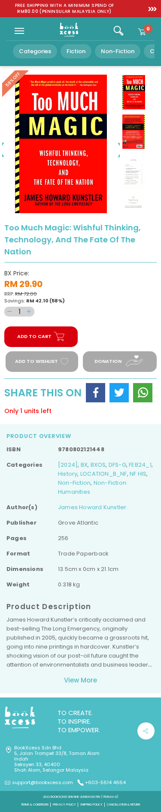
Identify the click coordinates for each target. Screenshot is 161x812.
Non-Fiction (117, 51)
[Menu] (19, 30)
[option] (64, 9)
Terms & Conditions (35, 804)
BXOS (98, 465)
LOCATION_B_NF (103, 474)
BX (84, 465)
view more (80, 680)
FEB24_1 (140, 465)
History (67, 474)
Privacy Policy (64, 804)
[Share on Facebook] (95, 392)
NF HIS (138, 474)
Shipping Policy (91, 804)
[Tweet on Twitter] (119, 392)
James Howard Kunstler (92, 507)
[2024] (68, 465)
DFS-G (117, 465)
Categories (35, 51)
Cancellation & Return (123, 804)
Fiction (76, 51)
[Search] (118, 30)
